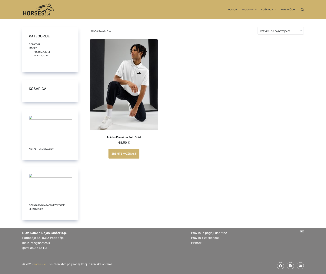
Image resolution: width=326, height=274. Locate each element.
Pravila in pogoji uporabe (209, 233)
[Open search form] (302, 9)
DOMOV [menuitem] (232, 9)
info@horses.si (40, 243)
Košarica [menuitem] (267, 9)
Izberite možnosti (124, 153)
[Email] (300, 265)
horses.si (39, 264)
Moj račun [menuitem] (288, 9)
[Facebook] (280, 265)
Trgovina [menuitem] (248, 9)
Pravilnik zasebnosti (205, 238)
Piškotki (196, 243)
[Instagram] (290, 265)
